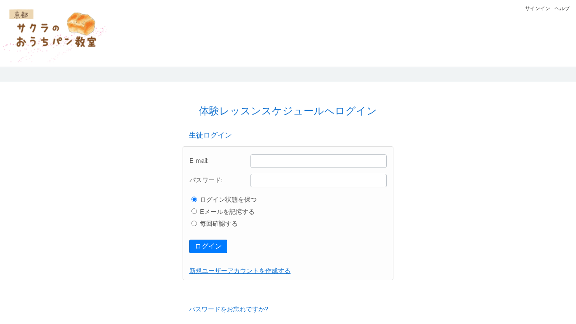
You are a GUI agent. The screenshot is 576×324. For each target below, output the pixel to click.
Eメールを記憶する (227, 211)
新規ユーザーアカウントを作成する (240, 270)
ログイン (208, 246)
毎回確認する (219, 223)
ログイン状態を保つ (228, 199)
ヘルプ (562, 7)
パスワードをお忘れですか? (228, 308)
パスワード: (206, 179)
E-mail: (199, 160)
